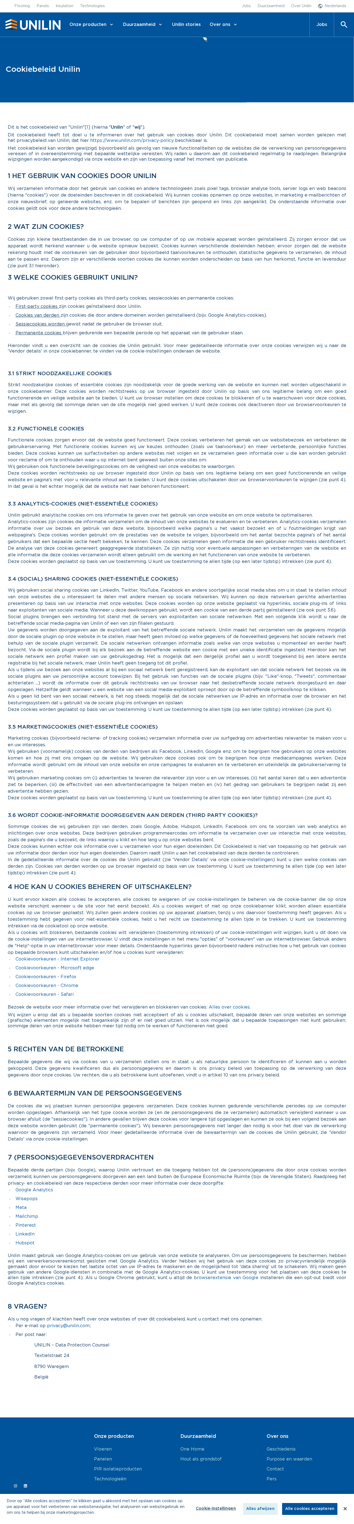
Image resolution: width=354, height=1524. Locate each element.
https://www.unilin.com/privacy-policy (132, 140)
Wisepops (26, 1199)
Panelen (103, 1459)
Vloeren (103, 1449)
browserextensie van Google (226, 1278)
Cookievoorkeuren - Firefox (45, 977)
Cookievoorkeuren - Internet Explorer (57, 959)
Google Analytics (34, 1190)
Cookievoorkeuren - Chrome (46, 985)
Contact (275, 1469)
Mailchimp (26, 1216)
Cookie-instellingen (216, 1508)
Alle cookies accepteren (309, 1509)
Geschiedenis (281, 1449)
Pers (272, 1479)
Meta (21, 1207)
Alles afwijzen (260, 1509)
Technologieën (110, 1479)
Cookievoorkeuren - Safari (44, 994)
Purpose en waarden (289, 1459)
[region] (177, 1509)
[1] (87, 127)
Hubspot (25, 1243)
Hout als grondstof (201, 1459)
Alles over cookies (229, 1007)
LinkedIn (25, 1234)
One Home (192, 1449)
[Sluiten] (345, 1508)
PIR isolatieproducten (118, 1469)
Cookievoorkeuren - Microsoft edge (54, 968)
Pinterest (25, 1225)
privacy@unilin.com (68, 1326)
